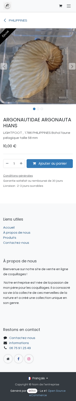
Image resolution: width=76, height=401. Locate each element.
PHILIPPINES (17, 20)
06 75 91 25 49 (20, 348)
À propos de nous (16, 232)
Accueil (9, 227)
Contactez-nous (16, 242)
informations (19, 343)
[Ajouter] (21, 163)
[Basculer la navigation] (69, 6)
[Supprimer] (7, 163)
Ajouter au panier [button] (52, 163)
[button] (4, 66)
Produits (9, 237)
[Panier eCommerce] (61, 6)
